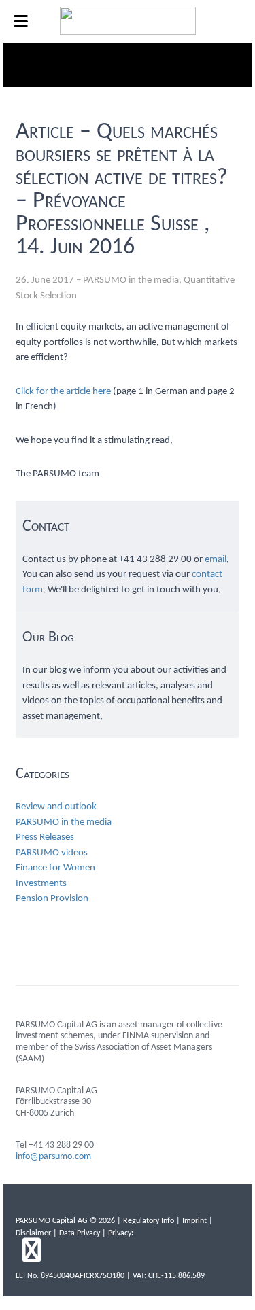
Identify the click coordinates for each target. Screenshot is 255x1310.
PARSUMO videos (52, 853)
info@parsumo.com (53, 1157)
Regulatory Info (148, 1221)
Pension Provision (52, 898)
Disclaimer (33, 1233)
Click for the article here (63, 392)
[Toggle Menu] (20, 21)
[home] (128, 31)
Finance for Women (55, 868)
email (215, 559)
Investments (41, 884)
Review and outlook (56, 807)
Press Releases (45, 837)
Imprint (194, 1221)
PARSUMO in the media (131, 280)
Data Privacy (79, 1233)
